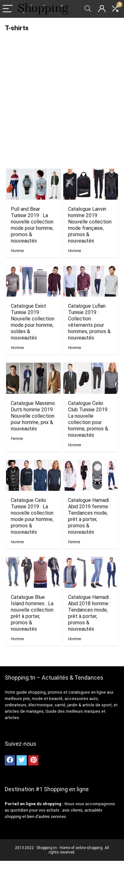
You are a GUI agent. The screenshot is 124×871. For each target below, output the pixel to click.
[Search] (87, 9)
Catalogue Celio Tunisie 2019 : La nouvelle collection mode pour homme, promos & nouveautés (32, 516)
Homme (17, 251)
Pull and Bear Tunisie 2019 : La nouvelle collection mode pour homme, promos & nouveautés (32, 225)
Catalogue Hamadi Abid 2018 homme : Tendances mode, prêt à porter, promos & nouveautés (89, 613)
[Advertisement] (62, 102)
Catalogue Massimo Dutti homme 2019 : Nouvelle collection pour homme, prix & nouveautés (33, 416)
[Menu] (7, 9)
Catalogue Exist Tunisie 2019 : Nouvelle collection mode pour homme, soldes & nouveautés (32, 322)
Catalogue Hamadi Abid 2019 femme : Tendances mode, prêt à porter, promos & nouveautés (89, 516)
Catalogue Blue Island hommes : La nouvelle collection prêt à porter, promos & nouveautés (32, 613)
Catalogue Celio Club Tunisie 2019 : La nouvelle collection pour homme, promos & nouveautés (89, 419)
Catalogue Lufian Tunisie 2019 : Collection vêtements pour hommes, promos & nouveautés (89, 322)
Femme (17, 438)
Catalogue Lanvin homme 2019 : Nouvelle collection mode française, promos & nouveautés (90, 225)
